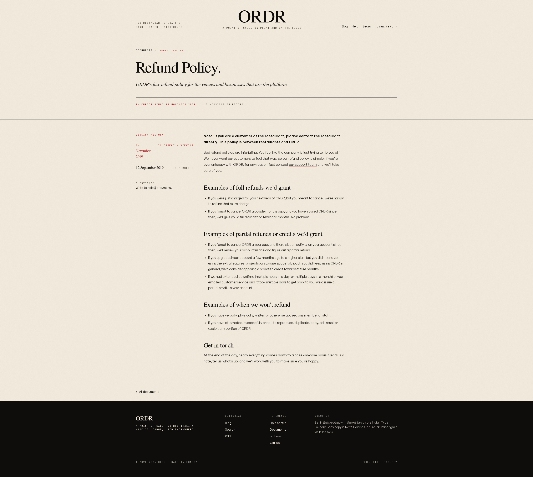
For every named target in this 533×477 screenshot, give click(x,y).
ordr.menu (277, 436)
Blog (344, 26)
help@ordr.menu (159, 187)
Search (367, 26)
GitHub (275, 443)
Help (355, 26)
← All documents (147, 391)
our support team (303, 164)
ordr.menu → (387, 26)
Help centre (278, 423)
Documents (144, 50)
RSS (228, 436)
